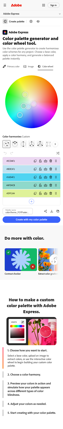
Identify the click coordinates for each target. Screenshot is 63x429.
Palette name (10, 210)
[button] (43, 5)
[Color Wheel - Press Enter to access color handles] (31, 102)
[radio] (6, 144)
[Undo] (5, 153)
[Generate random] (57, 153)
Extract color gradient (48, 273)
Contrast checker (13, 273)
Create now (21, 259)
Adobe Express (11, 13)
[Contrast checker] (31, 21)
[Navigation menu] (5, 5)
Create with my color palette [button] (31, 219)
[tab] (11, 66)
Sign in (53, 5)
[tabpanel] (31, 110)
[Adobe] (16, 5)
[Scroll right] (55, 144)
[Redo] (11, 153)
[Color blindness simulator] (38, 21)
